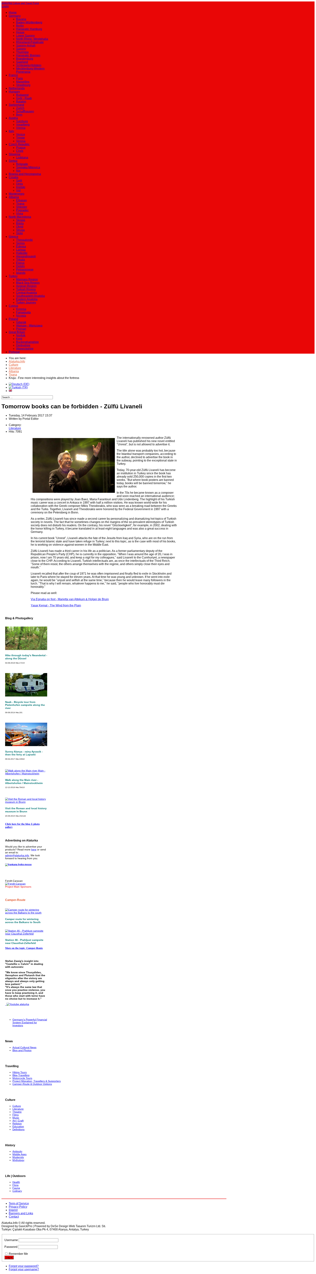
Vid (18, 190)
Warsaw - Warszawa (29, 325)
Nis (18, 170)
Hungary (14, 91)
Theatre (17, 1111)
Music (15, 1117)
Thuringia (22, 52)
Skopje (20, 220)
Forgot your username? (24, 1269)
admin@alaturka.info (17, 855)
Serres (20, 243)
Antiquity (17, 1151)
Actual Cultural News (24, 1047)
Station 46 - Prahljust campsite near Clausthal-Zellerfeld (24, 941)
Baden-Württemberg (29, 22)
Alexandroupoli (26, 256)
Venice (20, 134)
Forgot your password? (24, 1266)
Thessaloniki (24, 239)
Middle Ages (19, 1154)
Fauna (16, 1188)
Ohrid (19, 226)
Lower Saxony (25, 35)
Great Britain (17, 332)
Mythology (18, 1160)
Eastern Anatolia (26, 299)
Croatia (13, 177)
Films (15, 1114)
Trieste (20, 137)
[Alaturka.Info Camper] (17, 1004)
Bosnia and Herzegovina (25, 174)
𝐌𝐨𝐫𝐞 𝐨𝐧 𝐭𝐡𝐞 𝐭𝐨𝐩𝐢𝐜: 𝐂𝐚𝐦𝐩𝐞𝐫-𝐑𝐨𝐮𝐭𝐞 (24, 948)
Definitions (18, 1129)
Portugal (14, 351)
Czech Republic (19, 144)
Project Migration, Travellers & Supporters (36, 1081)
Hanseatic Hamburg (29, 29)
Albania (14, 197)
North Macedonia (20, 216)
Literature (15, 428)
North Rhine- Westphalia (32, 38)
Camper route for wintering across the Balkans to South (23, 921)
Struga (20, 230)
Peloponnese (24, 269)
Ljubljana (22, 157)
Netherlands (17, 88)
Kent (19, 338)
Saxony (21, 48)
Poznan (21, 328)
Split (19, 180)
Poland (13, 319)
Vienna (20, 127)
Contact (14, 1216)
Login (5, 6)
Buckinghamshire (27, 342)
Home (13, 12)
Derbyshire (23, 345)
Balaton (21, 101)
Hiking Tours (19, 1072)
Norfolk (20, 335)
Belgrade (22, 164)
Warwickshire (24, 348)
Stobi (19, 233)
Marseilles (22, 81)
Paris (19, 78)
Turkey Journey (26, 302)
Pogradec (22, 210)
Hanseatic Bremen (28, 55)
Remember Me (18, 1253)
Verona (20, 141)
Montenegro (16, 193)
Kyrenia (21, 309)
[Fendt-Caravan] (15, 883)
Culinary (17, 1190)
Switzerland (16, 104)
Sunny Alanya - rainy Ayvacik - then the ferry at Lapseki (24, 753)
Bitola (20, 223)
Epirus (20, 263)
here (33, 849)
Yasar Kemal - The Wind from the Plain (56, 605)
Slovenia (14, 154)
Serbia (13, 160)
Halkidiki (21, 253)
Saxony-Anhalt (25, 45)
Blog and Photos (21, 1050)
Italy (11, 131)
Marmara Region (27, 279)
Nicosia (21, 315)
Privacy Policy (18, 1206)
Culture (16, 1105)
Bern (19, 114)
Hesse (20, 32)
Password (10, 1246)
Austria (13, 118)
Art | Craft (18, 1120)
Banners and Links (21, 1213)
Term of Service (19, 1203)
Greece (13, 236)
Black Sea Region (28, 282)
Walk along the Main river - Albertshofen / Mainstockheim (24, 781)
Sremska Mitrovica (28, 167)
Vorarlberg (23, 124)
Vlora (19, 213)
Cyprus (13, 305)
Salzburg (22, 121)
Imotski (20, 187)
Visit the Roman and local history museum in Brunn (26, 810)
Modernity (18, 1157)
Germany (15, 15)
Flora (15, 1185)
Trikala (20, 259)
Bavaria (21, 19)
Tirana (20, 203)
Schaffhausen (25, 111)
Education (18, 1126)
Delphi (20, 266)
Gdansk (21, 322)
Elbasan (21, 200)
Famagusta (23, 312)
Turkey (13, 276)
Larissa (21, 249)
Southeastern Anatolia (30, 295)
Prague (21, 147)
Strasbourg (23, 85)
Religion (17, 1123)
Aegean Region (26, 286)
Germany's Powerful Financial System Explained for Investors (29, 1022)
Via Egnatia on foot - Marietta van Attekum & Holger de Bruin (70, 599)
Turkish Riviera (26, 289)
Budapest (22, 94)
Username (11, 1240)
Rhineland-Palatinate (30, 42)
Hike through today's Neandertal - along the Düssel (26, 657)
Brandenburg (24, 58)
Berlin (20, 25)
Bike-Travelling (20, 1075)
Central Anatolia (26, 292)
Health (16, 1182)
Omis (19, 183)
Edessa (21, 246)
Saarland (22, 62)
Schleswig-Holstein (28, 65)
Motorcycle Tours (22, 1078)
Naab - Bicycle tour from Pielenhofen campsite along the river (25, 705)
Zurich (20, 108)
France (13, 75)
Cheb (19, 150)
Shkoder (21, 206)
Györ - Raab (24, 98)
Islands (20, 272)
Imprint (13, 1210)
